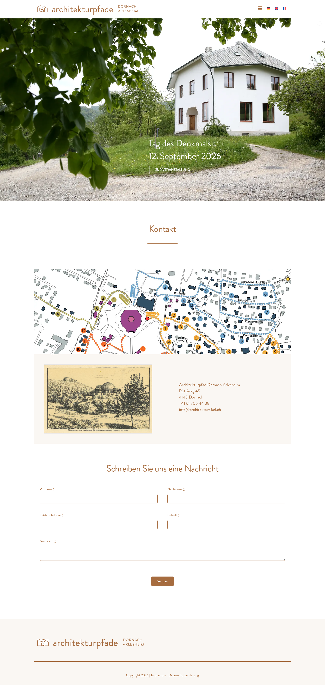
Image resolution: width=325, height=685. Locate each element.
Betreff (173, 515)
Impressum (158, 675)
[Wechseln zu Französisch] (284, 8)
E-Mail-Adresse (51, 515)
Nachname (176, 489)
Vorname (47, 489)
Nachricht (48, 541)
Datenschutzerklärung (184, 675)
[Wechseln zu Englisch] (276, 8)
